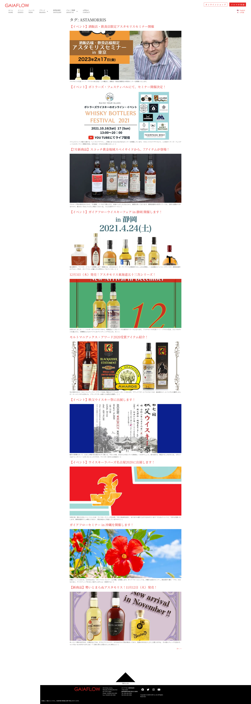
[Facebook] (142, 689)
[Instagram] (153, 689)
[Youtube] (158, 689)
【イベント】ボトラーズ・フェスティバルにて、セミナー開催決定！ (118, 86)
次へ (179, 649)
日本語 (242, 12)
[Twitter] (148, 689)
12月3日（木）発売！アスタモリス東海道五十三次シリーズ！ (113, 274)
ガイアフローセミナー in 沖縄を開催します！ (102, 524)
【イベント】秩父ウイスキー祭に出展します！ (102, 399)
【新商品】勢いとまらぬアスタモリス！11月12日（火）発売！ (113, 587)
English (242, 10)
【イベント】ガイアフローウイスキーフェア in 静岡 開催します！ (116, 212)
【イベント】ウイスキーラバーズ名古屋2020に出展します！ (112, 462)
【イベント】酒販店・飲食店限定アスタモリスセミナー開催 (112, 26)
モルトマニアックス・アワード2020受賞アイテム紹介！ (109, 337)
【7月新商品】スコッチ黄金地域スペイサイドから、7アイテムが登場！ (120, 149)
